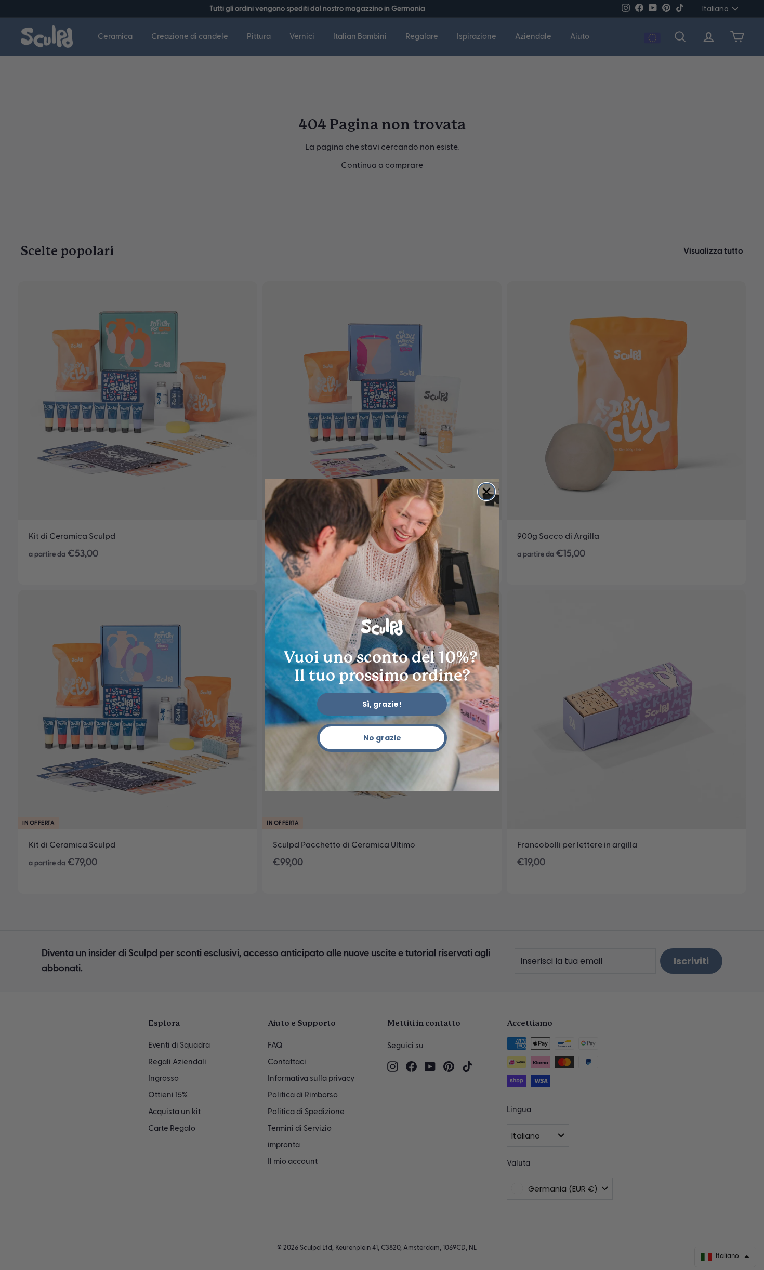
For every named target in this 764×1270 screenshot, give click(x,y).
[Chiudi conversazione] (486, 491)
